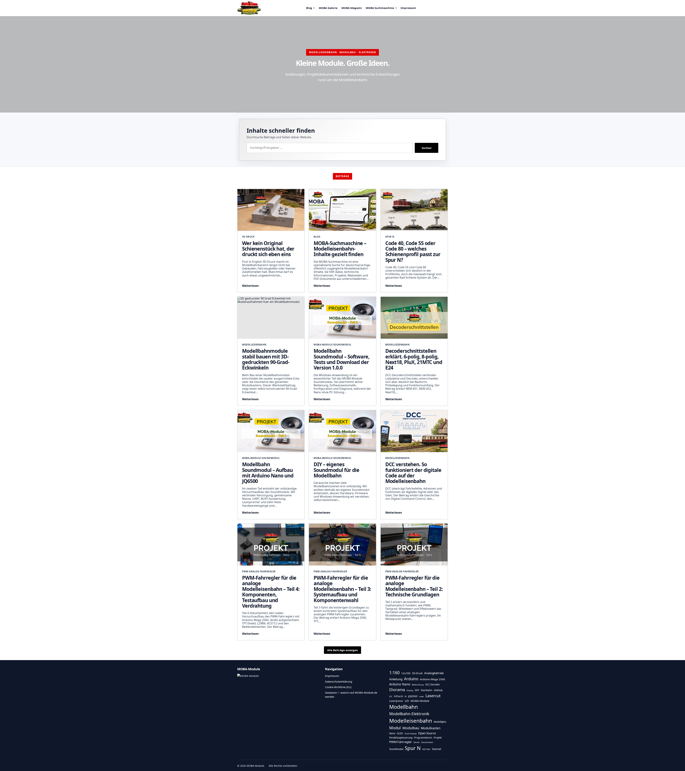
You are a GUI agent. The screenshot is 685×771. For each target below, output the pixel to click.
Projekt (438, 737)
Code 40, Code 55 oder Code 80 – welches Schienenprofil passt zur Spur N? (412, 251)
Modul (395, 727)
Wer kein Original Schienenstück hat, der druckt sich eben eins (268, 249)
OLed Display (411, 733)
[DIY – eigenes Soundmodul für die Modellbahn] (342, 431)
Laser (421, 696)
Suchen (427, 148)
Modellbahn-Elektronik (409, 713)
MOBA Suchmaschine (380, 7)
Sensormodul (427, 742)
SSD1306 (426, 749)
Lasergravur (396, 701)
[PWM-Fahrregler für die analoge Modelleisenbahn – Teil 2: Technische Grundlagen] (414, 545)
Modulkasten (430, 728)
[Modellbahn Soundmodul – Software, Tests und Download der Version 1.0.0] (342, 318)
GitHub (438, 690)
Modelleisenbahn (410, 720)
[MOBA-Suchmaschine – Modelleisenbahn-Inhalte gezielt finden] (342, 210)
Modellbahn (403, 706)
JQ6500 (412, 696)
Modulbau (410, 728)
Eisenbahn (426, 690)
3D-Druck (417, 673)
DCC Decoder (432, 684)
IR (406, 696)
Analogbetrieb (434, 673)
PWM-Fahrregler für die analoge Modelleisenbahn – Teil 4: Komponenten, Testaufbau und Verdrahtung (271, 591)
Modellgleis (440, 721)
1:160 (394, 672)
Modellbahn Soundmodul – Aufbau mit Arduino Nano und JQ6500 (267, 472)
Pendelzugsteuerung (400, 737)
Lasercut (433, 695)
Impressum (408, 8)
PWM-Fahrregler (400, 742)
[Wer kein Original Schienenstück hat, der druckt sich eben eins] (270, 210)
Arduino (411, 678)
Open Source (427, 733)
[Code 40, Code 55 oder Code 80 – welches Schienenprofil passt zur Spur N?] (414, 210)
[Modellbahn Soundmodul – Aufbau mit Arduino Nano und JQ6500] (270, 431)
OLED (400, 733)
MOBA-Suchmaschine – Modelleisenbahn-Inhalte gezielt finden (340, 249)
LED (407, 701)
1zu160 (405, 673)
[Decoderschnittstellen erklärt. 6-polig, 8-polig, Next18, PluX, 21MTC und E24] (414, 318)
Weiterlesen (250, 285)
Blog (309, 7)
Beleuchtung (418, 684)
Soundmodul (396, 749)
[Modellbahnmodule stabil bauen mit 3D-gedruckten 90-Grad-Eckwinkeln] (270, 318)
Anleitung (395, 679)
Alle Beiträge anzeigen (342, 650)
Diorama (397, 689)
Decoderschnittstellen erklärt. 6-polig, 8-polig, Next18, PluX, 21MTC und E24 (413, 359)
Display (410, 690)
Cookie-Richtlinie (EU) (338, 687)
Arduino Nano (399, 684)
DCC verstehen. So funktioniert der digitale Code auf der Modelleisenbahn (413, 472)
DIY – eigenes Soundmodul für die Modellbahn (336, 470)
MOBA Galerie (328, 8)
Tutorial (436, 749)
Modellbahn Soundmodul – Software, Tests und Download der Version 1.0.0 (341, 359)
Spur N (413, 748)
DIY (417, 690)
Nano (392, 733)
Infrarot (398, 696)
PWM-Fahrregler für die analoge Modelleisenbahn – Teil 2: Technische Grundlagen (414, 586)
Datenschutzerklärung (338, 681)
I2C (390, 696)
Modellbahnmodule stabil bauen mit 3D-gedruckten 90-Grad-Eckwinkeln (265, 359)
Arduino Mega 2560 (432, 679)
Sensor (416, 742)
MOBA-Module (420, 701)
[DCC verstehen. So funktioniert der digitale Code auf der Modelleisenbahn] (414, 431)
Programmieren (423, 737)
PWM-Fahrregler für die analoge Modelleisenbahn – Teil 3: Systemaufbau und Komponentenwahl (342, 588)
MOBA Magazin (351, 8)
